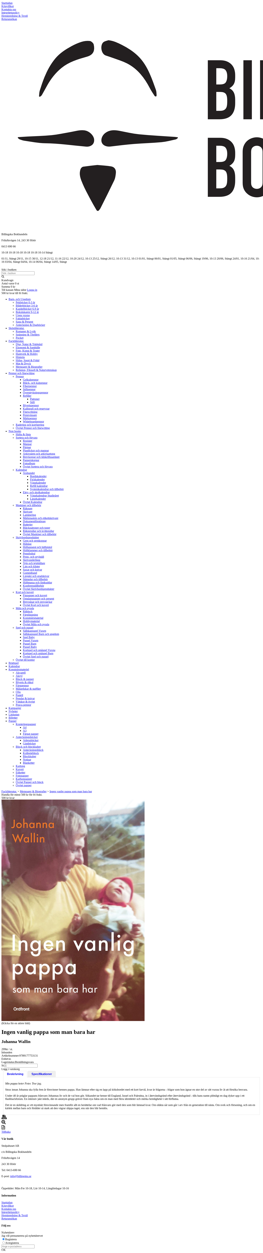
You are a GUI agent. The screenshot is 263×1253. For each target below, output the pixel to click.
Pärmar (27, 447)
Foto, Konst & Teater (28, 350)
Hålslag (27, 543)
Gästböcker (29, 743)
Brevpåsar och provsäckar (37, 601)
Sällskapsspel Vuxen (34, 630)
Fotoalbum (29, 463)
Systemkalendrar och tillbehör (47, 489)
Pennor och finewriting (22, 373)
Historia (20, 357)
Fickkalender (37, 479)
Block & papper (25, 679)
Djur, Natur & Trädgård (29, 344)
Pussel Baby (30, 646)
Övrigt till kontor (25, 659)
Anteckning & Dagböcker (30, 324)
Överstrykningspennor (35, 392)
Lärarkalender (38, 498)
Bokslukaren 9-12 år (27, 312)
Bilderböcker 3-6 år (27, 305)
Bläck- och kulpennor (35, 382)
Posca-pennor (23, 704)
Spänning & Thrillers (28, 334)
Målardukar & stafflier (28, 688)
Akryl (19, 675)
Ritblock (28, 611)
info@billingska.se (20, 1176)
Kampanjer (15, 708)
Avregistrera (12, 1242)
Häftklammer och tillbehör (38, 550)
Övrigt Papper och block (29, 782)
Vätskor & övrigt (25, 701)
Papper (12, 720)
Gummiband (30, 572)
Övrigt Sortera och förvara (38, 466)
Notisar (27, 759)
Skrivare (27, 511)
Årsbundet (29, 473)
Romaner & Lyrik (26, 331)
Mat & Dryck (23, 363)
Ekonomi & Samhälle (28, 347)
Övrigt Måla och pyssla (36, 624)
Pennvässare (30, 415)
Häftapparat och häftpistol (37, 547)
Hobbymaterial (31, 621)
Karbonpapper (24, 778)
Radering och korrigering (30, 424)
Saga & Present (24, 321)
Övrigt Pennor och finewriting (33, 427)
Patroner (35, 398)
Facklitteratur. (16, 341)
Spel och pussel (24, 627)
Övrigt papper (23, 785)
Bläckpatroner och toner (36, 527)
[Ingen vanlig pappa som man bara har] (73, 910)
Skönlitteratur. (16, 328)
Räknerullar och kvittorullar (38, 531)
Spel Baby (29, 637)
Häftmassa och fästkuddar (37, 582)
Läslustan (14, 714)
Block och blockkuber (28, 746)
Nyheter (13, 711)
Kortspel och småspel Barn (38, 653)
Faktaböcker (23, 318)
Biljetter (13, 717)
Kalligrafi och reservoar (36, 408)
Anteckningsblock (33, 749)
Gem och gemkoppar (35, 540)
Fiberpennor (30, 386)
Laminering (29, 514)
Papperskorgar (31, 460)
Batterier (28, 524)
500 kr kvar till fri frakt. (14, 293)
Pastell (19, 695)
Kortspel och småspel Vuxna (39, 650)
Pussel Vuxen (30, 640)
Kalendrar (21, 469)
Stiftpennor (29, 389)
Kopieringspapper (26, 724)
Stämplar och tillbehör (35, 579)
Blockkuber (29, 756)
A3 (24, 730)
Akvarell (21, 672)
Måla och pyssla (25, 608)
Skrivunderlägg (31, 559)
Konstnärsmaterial (33, 617)
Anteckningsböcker (27, 737)
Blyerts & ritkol (24, 682)
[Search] (2, 277)
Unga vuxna (23, 315)
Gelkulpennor (30, 379)
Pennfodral (29, 553)
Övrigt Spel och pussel (35, 656)
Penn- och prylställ (33, 556)
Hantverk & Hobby (27, 353)
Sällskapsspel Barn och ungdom (41, 634)
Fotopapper (22, 775)
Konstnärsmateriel (19, 669)
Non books (15, 431)
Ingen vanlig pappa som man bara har (71, 791)
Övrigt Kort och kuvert (36, 605)
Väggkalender (38, 482)
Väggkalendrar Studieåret (44, 495)
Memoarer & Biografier (29, 366)
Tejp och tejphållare (34, 563)
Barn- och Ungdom (20, 299)
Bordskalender (38, 476)
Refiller (27, 395)
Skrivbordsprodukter (27, 537)
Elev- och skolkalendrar (36, 492)
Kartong (20, 766)
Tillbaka (6, 1131)
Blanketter (29, 762)
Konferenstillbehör (33, 585)
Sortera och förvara (26, 437)
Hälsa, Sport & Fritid (27, 360)
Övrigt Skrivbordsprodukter (38, 588)
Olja (18, 691)
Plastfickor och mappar (36, 450)
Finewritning (30, 411)
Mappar (27, 444)
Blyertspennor (31, 405)
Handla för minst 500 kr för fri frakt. (21, 796)
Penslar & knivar (25, 698)
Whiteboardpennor (33, 421)
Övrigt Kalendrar (32, 502)
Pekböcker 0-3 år (25, 302)
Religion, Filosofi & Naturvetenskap (36, 370)
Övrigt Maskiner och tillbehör (39, 534)
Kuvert (20, 769)
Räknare (27, 508)
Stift (32, 402)
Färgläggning (30, 614)
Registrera (11, 1239)
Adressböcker (30, 740)
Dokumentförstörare (34, 521)
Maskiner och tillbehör (28, 505)
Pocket (19, 337)
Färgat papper (30, 733)
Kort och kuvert (25, 592)
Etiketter (20, 772)
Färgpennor (22, 685)
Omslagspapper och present (38, 598)
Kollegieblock (31, 753)
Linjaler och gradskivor (36, 576)
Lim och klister (31, 566)
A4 (24, 727)
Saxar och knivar (32, 569)
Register (27, 440)
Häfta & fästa (23, 434)
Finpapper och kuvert (35, 595)
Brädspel (14, 663)
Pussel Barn (29, 643)
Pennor (20, 376)
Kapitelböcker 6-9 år (27, 308)
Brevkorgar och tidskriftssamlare (41, 456)
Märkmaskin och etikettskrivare (40, 518)
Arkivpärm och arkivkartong (39, 453)
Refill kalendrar (39, 485)
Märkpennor (30, 418)
